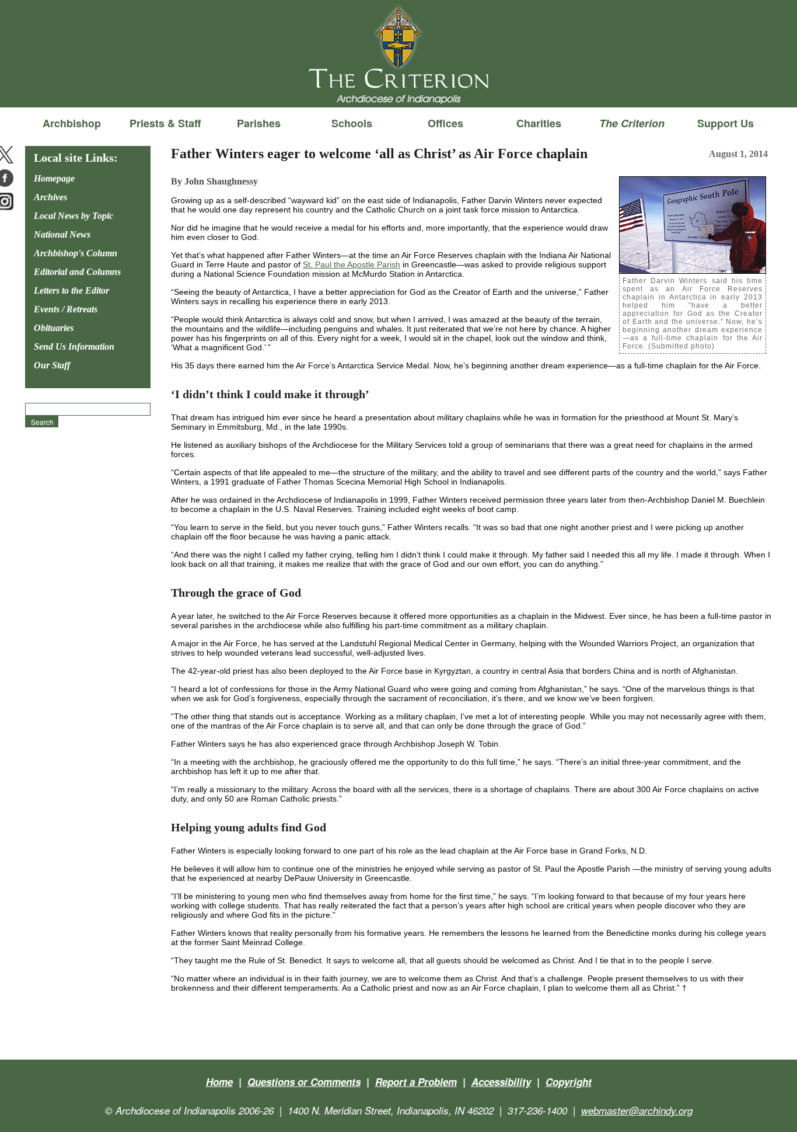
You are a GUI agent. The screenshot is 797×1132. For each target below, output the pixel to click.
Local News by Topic (73, 216)
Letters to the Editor (71, 290)
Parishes (259, 123)
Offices (445, 123)
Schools (351, 123)
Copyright (569, 1082)
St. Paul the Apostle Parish (351, 264)
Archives (50, 197)
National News (62, 234)
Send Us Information (74, 346)
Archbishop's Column (75, 253)
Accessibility (501, 1082)
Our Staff (52, 365)
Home (219, 1082)
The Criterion (398, 88)
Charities (538, 123)
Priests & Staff (165, 123)
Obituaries (54, 328)
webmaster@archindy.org (637, 1110)
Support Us (725, 123)
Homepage (54, 178)
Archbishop (72, 123)
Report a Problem (416, 1082)
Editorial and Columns (77, 272)
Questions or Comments (304, 1082)
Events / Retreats (65, 309)
